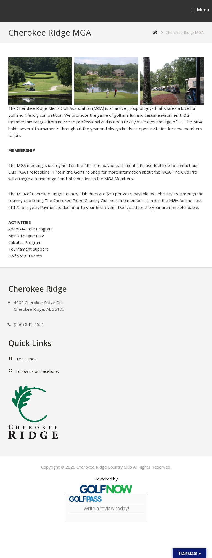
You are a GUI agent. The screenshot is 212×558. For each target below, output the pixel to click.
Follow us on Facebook (37, 371)
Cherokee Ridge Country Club (39, 11)
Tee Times (26, 359)
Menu (203, 10)
